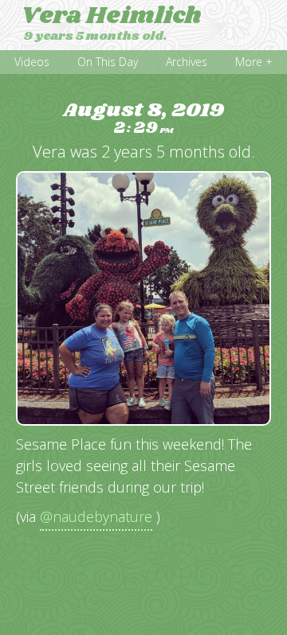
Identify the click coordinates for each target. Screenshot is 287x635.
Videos (31, 61)
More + (254, 61)
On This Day (107, 61)
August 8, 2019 (143, 119)
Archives (186, 61)
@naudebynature (96, 516)
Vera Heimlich (111, 16)
